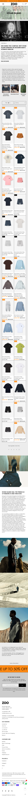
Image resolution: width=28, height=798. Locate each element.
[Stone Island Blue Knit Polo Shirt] (8, 388)
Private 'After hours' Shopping (8, 733)
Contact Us (4, 724)
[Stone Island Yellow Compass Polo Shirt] (20, 348)
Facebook (4, 760)
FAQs (3, 745)
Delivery (3, 741)
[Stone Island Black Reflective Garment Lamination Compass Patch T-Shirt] (8, 135)
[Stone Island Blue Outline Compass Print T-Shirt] (20, 158)
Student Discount (5, 754)
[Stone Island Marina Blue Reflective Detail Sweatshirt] (20, 264)
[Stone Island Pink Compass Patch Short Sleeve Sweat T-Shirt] (8, 180)
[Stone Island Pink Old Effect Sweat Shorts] (20, 180)
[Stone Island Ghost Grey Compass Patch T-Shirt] (20, 223)
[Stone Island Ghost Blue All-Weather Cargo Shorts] (8, 223)
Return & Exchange (6, 743)
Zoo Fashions (12, 795)
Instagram (4, 763)
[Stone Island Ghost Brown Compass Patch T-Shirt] (8, 264)
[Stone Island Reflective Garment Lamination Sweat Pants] (8, 306)
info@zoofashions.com (7, 713)
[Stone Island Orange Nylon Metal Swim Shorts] (20, 135)
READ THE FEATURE (5, 61)
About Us (4, 726)
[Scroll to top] (25, 794)
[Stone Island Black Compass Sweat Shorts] (8, 409)
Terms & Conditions (6, 749)
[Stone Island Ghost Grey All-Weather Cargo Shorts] (8, 243)
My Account (4, 727)
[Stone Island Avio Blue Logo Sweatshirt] (8, 327)
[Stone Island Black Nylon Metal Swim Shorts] (8, 429)
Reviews (3, 735)
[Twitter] (12, 791)
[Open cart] (25, 4)
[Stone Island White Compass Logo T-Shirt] (20, 368)
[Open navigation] (3, 4)
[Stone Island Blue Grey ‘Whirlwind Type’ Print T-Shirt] (8, 114)
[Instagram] (5, 791)
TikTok (3, 765)
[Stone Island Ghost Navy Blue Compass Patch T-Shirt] (8, 201)
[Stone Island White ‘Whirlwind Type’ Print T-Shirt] (8, 158)
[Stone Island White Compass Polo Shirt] (20, 327)
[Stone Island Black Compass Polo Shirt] (8, 348)
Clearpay (4, 752)
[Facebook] (2, 791)
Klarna (3, 750)
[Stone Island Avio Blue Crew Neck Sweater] (20, 306)
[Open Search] (23, 4)
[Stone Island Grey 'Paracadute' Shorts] (20, 409)
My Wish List (4, 729)
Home (11, 663)
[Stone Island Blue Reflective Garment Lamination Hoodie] (20, 285)
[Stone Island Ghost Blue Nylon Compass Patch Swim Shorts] (20, 201)
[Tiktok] (8, 791)
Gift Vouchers (5, 731)
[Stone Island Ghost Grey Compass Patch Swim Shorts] (20, 243)
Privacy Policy (5, 747)
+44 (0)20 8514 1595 (6, 711)
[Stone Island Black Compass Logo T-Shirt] (8, 368)
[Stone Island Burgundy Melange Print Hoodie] (8, 285)
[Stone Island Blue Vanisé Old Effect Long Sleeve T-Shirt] (20, 388)
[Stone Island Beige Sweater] (20, 429)
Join (22, 685)
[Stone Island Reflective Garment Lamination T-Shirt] (20, 114)
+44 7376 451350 (10, 715)
